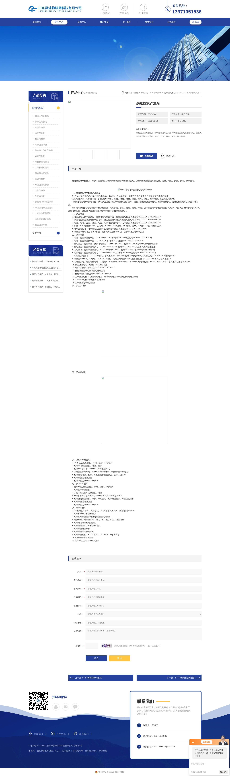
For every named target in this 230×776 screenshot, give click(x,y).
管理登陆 (103, 751)
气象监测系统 (41, 144)
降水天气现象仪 (42, 116)
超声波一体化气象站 (44, 150)
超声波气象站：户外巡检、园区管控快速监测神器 (47, 274)
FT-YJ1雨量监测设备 (185, 678)
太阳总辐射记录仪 (43, 219)
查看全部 (36, 233)
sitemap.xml (90, 751)
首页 (136, 93)
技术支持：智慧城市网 (72, 751)
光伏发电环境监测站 (44, 202)
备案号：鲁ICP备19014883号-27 (44, 751)
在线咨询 (149, 156)
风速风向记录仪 (42, 173)
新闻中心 (81, 22)
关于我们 (127, 22)
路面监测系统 (41, 225)
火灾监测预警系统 (43, 213)
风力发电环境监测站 (44, 207)
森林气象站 (40, 156)
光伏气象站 (40, 190)
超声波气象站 (41, 122)
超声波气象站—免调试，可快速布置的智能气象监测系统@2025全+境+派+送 (47, 287)
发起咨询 (223, 772)
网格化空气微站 (42, 162)
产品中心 (59, 22)
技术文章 (104, 22)
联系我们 (172, 22)
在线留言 (149, 22)
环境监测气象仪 (42, 185)
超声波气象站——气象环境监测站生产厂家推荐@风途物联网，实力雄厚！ (47, 280)
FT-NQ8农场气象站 (92, 678)
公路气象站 (40, 179)
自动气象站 (38, 108)
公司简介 (38, 734)
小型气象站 (40, 127)
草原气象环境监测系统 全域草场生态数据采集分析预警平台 (47, 268)
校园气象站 (40, 139)
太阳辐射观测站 (42, 167)
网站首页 (36, 22)
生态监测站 (40, 196)
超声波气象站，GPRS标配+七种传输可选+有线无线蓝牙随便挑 (47, 261)
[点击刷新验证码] (106, 646)
